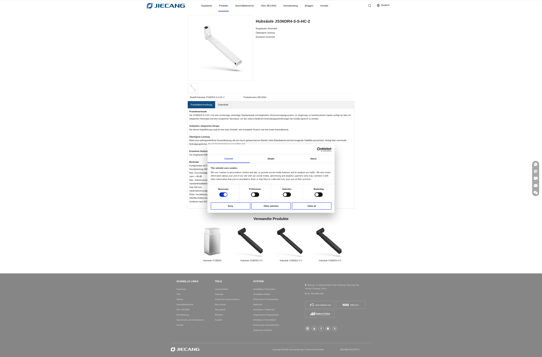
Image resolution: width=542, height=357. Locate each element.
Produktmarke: (250, 97)
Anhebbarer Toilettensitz (264, 309)
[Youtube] (314, 328)
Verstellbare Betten (261, 294)
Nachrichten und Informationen (190, 320)
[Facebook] (321, 328)
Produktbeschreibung (201, 105)
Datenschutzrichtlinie (314, 349)
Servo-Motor (220, 304)
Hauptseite (206, 6)
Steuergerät (220, 309)
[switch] (255, 194)
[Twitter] (334, 328)
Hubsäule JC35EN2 (212, 260)
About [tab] (313, 158)
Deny (230, 206)
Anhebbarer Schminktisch (264, 320)
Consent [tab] (228, 158)
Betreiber (219, 315)
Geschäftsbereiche (244, 6)
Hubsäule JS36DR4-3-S (330, 260)
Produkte (223, 6)
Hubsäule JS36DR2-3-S (251, 260)
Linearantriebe (221, 289)
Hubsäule (219, 294)
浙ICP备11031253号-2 (350, 349)
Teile (178, 294)
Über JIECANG (268, 6)
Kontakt (324, 6)
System (179, 299)
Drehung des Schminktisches (266, 325)
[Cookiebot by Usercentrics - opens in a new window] (319, 149)
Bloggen (309, 6)
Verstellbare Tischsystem (264, 289)
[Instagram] (327, 328)
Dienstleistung (290, 6)
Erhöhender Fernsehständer (266, 299)
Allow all (311, 206)
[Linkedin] (307, 328)
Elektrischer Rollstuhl (262, 330)
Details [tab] (271, 158)
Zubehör (218, 320)
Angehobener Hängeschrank (266, 315)
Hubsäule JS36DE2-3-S (291, 260)
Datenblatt (223, 105)
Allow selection (271, 206)
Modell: (193, 97)
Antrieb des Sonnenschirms (227, 299)
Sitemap (300, 349)
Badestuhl (257, 304)
